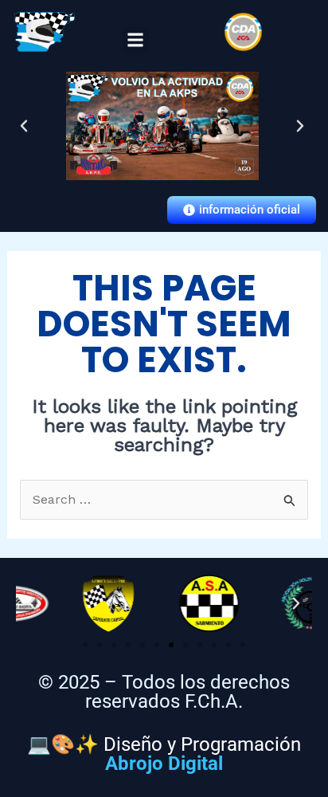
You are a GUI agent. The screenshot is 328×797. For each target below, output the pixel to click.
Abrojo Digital (164, 763)
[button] (136, 40)
